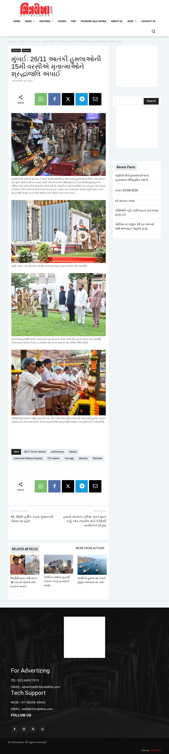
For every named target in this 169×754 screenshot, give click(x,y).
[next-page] (19, 594)
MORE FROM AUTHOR (90, 548)
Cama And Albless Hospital (28, 458)
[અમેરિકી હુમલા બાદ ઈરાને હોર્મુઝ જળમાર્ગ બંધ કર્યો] (92, 565)
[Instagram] (23, 729)
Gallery (23, 41)
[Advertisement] (116, 9)
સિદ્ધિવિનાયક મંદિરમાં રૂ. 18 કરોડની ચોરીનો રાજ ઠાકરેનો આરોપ (24, 582)
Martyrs (83, 458)
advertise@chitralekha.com (41, 687)
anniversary (57, 451)
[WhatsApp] (41, 99)
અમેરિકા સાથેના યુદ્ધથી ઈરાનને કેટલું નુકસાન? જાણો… (57, 581)
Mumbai (97, 458)
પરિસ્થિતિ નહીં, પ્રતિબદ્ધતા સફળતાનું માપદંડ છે (136, 212)
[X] (68, 99)
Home (11, 41)
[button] (153, 31)
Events (35, 41)
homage (69, 458)
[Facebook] (54, 99)
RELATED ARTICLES (25, 549)
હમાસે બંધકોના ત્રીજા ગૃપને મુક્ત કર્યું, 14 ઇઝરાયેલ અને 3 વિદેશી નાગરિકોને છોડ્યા (84, 521)
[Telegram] (81, 99)
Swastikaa (155, 750)
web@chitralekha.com (37, 709)
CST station (54, 458)
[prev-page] (12, 594)
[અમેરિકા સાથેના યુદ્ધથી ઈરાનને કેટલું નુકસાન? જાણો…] (58, 564)
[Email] (95, 99)
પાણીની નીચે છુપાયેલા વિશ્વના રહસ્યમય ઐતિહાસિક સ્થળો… (132, 177)
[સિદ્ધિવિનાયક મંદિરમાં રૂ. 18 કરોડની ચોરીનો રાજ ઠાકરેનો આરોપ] (25, 565)
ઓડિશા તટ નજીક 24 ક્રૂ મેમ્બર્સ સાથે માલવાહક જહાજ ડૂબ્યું (134, 226)
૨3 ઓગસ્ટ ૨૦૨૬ (125, 201)
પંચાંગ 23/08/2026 (126, 190)
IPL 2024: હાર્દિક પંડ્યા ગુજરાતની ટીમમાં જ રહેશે (32, 519)
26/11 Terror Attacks (35, 451)
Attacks (73, 451)
